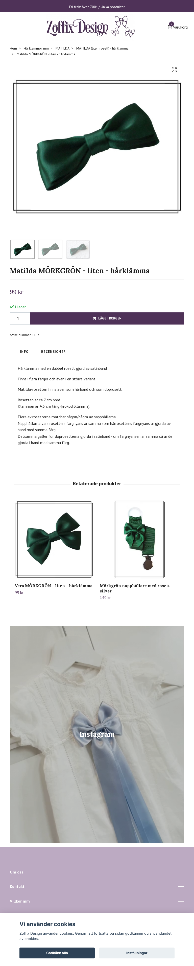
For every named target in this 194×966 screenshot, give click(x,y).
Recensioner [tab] (53, 393)
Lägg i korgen (110, 360)
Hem (13, 89)
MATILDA (62, 89)
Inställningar (137, 953)
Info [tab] (24, 393)
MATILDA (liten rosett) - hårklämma (102, 89)
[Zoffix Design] (94, 48)
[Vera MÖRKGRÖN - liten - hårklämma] (54, 580)
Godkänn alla (57, 953)
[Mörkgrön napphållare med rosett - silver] (139, 580)
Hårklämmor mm (36, 89)
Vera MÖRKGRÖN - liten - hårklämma (53, 627)
